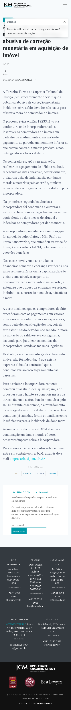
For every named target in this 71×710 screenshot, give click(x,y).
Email (16, 473)
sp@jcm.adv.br (52, 644)
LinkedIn (27, 473)
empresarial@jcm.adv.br (27, 459)
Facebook (40, 473)
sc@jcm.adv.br (57, 600)
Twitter (52, 473)
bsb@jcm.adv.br (35, 606)
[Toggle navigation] (65, 4)
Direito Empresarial (17, 79)
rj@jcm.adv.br (19, 648)
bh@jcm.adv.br (13, 600)
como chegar (14, 586)
